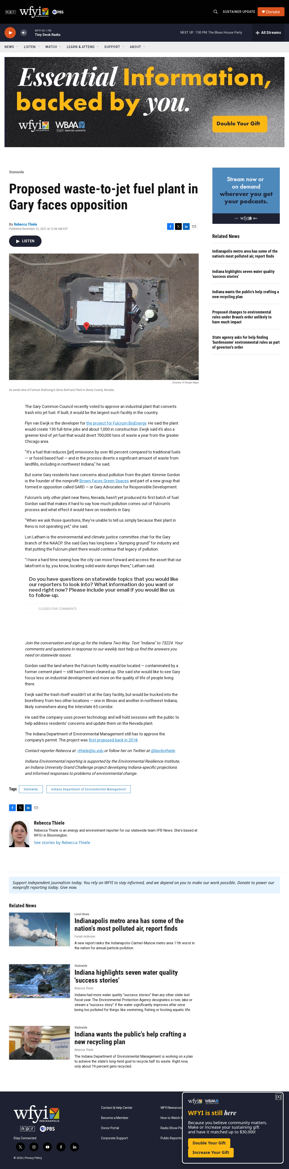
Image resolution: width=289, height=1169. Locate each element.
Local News (82, 914)
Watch (51, 47)
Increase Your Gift (211, 1152)
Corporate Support (114, 1138)
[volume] (24, 33)
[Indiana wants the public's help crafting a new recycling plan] (39, 1043)
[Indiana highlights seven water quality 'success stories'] (39, 981)
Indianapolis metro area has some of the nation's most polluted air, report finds (245, 254)
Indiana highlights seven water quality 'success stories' (243, 274)
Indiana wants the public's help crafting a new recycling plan (245, 294)
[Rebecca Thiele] (19, 833)
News (9, 47)
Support (112, 47)
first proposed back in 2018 (113, 740)
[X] (278, 1096)
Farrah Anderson (85, 936)
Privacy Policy (33, 1158)
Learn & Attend (81, 47)
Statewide (16, 172)
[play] (10, 32)
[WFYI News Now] (246, 196)
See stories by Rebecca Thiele (62, 842)
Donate (273, 11)
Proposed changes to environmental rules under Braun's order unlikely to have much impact (242, 317)
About (135, 47)
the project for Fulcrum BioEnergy (116, 423)
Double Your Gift (209, 1143)
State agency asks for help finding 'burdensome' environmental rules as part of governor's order (246, 342)
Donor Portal (110, 1128)
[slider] (31, 32)
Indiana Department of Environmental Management (88, 789)
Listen (30, 47)
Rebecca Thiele (25, 224)
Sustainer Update (239, 12)
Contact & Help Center (117, 1108)
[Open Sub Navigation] (17, 47)
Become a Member (114, 1118)
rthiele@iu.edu (90, 750)
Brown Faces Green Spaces (104, 480)
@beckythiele (163, 750)
